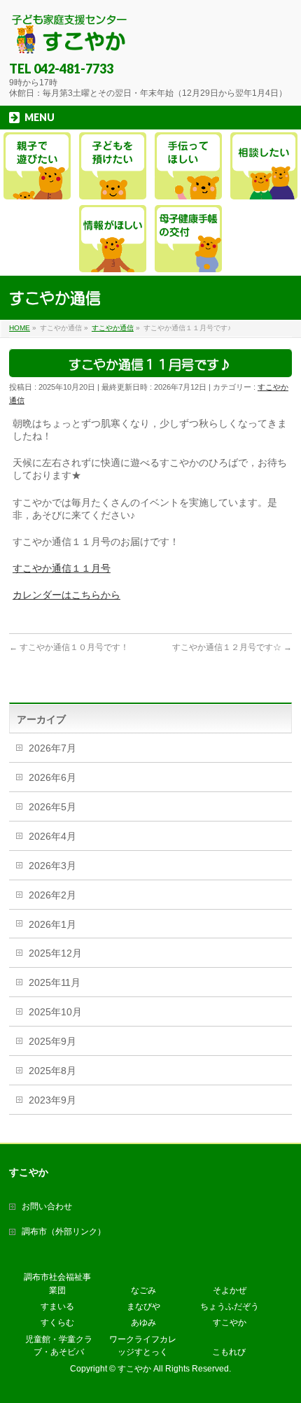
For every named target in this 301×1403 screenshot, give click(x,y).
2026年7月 (52, 748)
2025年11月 (54, 982)
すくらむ (57, 1322)
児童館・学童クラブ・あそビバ (58, 1345)
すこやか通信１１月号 (62, 568)
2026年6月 (52, 777)
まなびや (143, 1306)
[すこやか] (69, 38)
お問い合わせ (47, 1206)
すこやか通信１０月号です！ (69, 647)
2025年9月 (52, 1041)
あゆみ (143, 1322)
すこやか (229, 1322)
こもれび (229, 1352)
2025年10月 (55, 1011)
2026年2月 (52, 895)
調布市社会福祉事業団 (57, 1283)
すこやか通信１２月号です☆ (232, 647)
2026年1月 (52, 924)
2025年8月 (52, 1070)
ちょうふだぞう (229, 1306)
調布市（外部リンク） (64, 1231)
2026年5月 (52, 806)
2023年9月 (52, 1100)
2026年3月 (52, 865)
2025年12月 (55, 953)
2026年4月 (52, 836)
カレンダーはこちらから (66, 594)
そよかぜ (229, 1290)
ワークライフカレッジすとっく (142, 1345)
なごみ (143, 1290)
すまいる (57, 1306)
